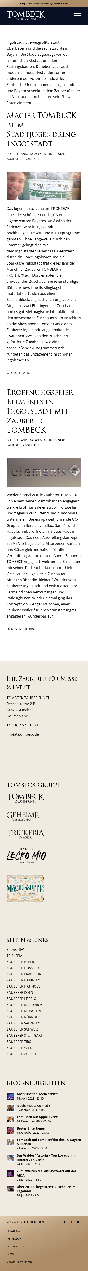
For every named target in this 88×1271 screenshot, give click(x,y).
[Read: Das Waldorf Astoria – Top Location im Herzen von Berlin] (11, 1158)
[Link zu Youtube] (78, 1221)
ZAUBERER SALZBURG (24, 1023)
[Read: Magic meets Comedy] (11, 1108)
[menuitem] (75, 16)
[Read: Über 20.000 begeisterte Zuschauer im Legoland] (11, 1189)
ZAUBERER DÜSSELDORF (26, 968)
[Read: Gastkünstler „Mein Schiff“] (11, 1096)
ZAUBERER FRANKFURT (25, 974)
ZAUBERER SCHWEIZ (22, 1029)
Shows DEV (15, 949)
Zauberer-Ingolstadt (23, 159)
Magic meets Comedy (33, 1105)
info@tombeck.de (56, 3)
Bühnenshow (18, 287)
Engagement (38, 154)
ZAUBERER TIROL (20, 1041)
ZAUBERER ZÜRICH (21, 1054)
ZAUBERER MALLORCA (24, 1004)
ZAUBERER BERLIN (21, 961)
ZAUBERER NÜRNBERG (24, 1017)
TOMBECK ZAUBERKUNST (31, 1222)
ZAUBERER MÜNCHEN (24, 1011)
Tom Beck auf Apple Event (37, 1117)
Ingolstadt (58, 154)
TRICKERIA (14, 955)
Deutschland (17, 154)
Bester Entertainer (31, 1128)
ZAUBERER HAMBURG (24, 980)
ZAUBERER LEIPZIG (21, 998)
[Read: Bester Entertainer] (11, 1131)
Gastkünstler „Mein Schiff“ (37, 1094)
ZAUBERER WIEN (19, 1047)
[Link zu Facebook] (64, 1221)
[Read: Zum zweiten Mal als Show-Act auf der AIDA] (11, 1173)
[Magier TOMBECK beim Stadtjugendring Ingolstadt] (44, 186)
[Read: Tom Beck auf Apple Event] (11, 1119)
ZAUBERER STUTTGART (24, 1035)
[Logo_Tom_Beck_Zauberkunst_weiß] (36, 16)
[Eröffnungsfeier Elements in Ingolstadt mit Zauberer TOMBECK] (44, 472)
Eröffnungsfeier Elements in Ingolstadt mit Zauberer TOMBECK (40, 411)
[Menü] (75, 16)
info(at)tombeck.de (23, 734)
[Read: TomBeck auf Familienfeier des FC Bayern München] (11, 1142)
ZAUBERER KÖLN (20, 992)
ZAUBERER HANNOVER (24, 986)
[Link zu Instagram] (71, 1221)
